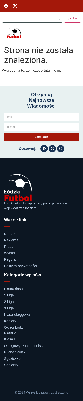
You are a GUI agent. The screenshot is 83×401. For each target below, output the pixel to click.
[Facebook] (6, 6)
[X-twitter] (15, 6)
